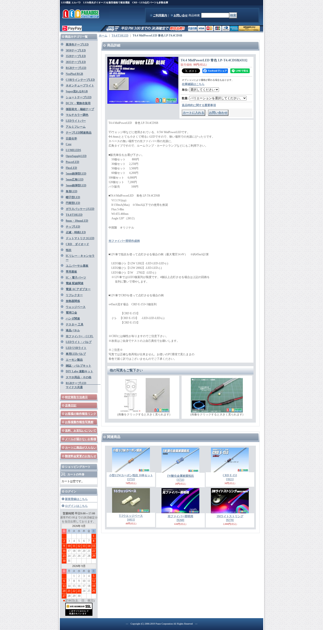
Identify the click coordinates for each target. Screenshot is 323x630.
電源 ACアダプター (78, 289)
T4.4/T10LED (74, 214)
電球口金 (71, 312)
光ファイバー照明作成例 (124, 241)
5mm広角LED (74, 179)
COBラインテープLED (80, 79)
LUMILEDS (73, 150)
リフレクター (74, 295)
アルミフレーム (76, 126)
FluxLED (71, 168)
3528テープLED (76, 56)
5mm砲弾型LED (76, 173)
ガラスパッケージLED (80, 209)
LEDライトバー (76, 120)
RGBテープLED (76, 68)
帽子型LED (73, 197)
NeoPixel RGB (74, 74)
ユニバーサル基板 (77, 265)
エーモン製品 (74, 359)
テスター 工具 (74, 324)
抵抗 (68, 250)
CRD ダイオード (77, 244)
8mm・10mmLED (77, 220)
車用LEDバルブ (76, 354)
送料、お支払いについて (80, 430)
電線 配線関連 (74, 283)
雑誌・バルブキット (78, 365)
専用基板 (71, 271)
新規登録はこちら (76, 499)
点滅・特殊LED (76, 232)
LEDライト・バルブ (79, 342)
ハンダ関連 (73, 318)
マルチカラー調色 (77, 115)
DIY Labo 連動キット (79, 371)
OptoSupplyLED (76, 156)
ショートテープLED (79, 97)
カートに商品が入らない (80, 447)
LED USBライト (76, 348)
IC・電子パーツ (76, 277)
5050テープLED (76, 50)
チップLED (73, 226)
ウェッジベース (76, 307)
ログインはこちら (76, 506)
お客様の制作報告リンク (80, 413)
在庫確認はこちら (193, 84)
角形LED (71, 191)
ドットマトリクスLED (80, 238)
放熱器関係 (73, 301)
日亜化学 (71, 138)
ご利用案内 (160, 15)
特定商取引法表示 (76, 397)
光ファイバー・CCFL (79, 336)
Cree (68, 144)
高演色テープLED (77, 44)
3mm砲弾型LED (76, 185)
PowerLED (72, 162)
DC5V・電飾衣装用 (78, 103)
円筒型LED (73, 203)
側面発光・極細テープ (80, 109)
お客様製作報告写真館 (79, 422)
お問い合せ (181, 15)
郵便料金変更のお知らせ (80, 456)
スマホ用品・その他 (78, 377)
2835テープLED (76, 62)
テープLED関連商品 (79, 132)
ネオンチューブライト (80, 85)
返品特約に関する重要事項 (199, 105)
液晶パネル (73, 330)
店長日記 (70, 405)
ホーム (103, 35)
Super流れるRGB (77, 91)
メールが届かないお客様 (80, 439)
